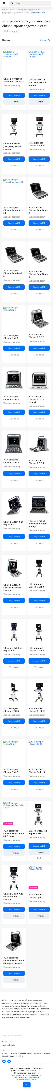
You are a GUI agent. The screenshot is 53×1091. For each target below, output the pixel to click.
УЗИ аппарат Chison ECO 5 (11, 397)
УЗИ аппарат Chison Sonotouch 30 (13, 210)
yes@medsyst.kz (8, 1045)
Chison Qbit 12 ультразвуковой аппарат (38, 82)
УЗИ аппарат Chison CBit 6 (36, 649)
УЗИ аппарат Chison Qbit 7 (11, 770)
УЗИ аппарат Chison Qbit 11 (37, 896)
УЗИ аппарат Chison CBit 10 (37, 709)
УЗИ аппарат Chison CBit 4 (11, 709)
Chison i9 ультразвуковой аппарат (13, 80)
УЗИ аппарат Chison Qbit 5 (11, 336)
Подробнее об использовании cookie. (28, 1078)
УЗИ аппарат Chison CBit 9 (36, 585)
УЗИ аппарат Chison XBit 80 (37, 144)
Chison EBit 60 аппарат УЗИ (13, 523)
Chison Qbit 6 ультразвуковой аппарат (13, 896)
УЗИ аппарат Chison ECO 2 (11, 461)
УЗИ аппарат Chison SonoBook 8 (13, 273)
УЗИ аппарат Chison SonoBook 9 (38, 210)
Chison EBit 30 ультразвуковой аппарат (12, 587)
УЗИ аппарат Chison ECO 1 (36, 461)
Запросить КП (14, 95)
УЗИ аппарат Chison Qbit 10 (37, 770)
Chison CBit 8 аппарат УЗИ (13, 649)
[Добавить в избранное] (47, 53)
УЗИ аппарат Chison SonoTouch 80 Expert (13, 833)
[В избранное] (22, 53)
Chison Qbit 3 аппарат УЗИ (38, 832)
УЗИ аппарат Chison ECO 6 (36, 335)
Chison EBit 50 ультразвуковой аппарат (38, 524)
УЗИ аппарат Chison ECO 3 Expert (36, 399)
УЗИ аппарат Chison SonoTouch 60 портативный (13, 960)
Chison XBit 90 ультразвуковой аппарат (12, 146)
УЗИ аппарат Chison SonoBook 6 (38, 274)
